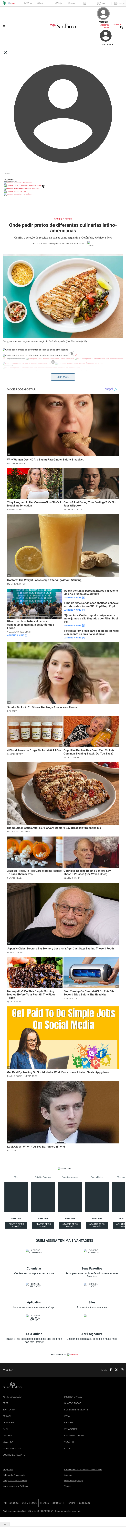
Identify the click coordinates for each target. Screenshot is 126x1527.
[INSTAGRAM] (120, 1370)
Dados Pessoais (32, 189)
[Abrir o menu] (5, 26)
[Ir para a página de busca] (121, 27)
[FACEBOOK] (109, 1370)
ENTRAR (104, 25)
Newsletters (27, 194)
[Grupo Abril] (4, 3)
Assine (117, 24)
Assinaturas (27, 183)
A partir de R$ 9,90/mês (16, 1226)
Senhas (22, 191)
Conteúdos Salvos (34, 185)
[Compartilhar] (76, 355)
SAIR (106, 27)
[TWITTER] (115, 1370)
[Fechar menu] (5, 53)
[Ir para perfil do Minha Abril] (63, 176)
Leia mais (63, 377)
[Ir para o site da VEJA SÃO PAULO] (63, 27)
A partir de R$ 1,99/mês (43, 1226)
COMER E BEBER (63, 219)
